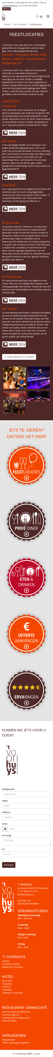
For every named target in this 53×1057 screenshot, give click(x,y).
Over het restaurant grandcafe (16, 1011)
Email (4, 823)
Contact (5, 961)
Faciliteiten (7, 989)
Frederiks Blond (9, 1020)
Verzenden (9, 865)
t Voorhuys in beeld (11, 964)
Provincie (6, 986)
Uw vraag (6, 835)
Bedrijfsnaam (8, 789)
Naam (5, 800)
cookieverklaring (10, 5)
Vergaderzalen (8, 1039)
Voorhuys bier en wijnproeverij (16, 1017)
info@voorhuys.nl (25, 894)
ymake (37, 1053)
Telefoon (6, 812)
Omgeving (6, 983)
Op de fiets (7, 980)
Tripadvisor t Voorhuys (12, 992)
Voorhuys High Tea (11, 1014)
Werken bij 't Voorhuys (12, 967)
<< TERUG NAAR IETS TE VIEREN (19, 356)
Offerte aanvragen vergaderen (16, 1042)
